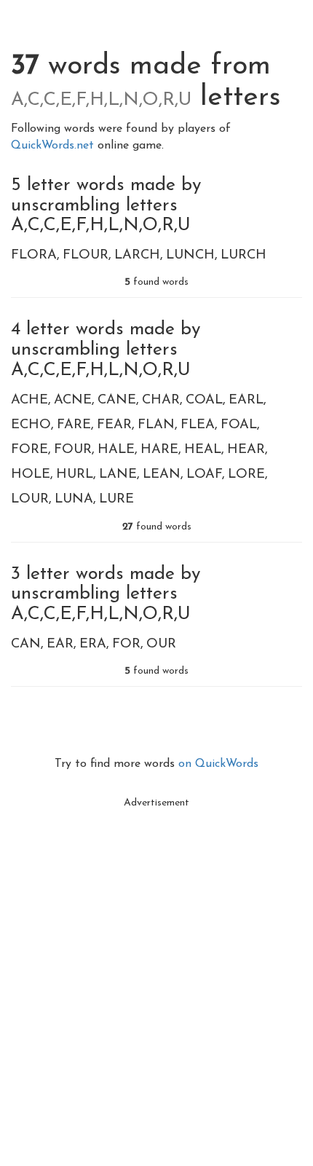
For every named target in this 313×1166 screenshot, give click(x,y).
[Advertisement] (156, 973)
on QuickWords (218, 764)
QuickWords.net (54, 145)
